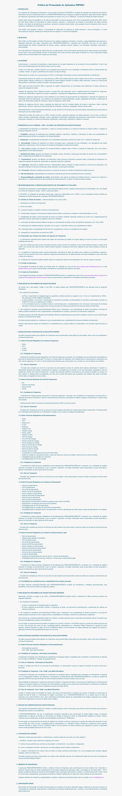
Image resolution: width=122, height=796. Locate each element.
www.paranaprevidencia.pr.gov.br (94, 275)
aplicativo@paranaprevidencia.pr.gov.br (35, 277)
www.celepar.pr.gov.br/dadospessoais (88, 266)
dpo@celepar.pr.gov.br (25, 268)
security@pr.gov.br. (98, 777)
